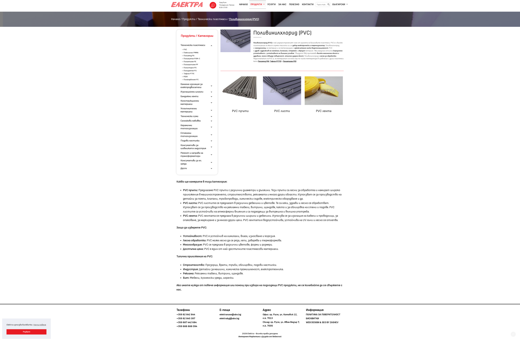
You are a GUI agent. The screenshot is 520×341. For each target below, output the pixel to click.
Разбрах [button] (26, 332)
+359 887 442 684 (186, 322)
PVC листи (282, 111)
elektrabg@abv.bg (229, 318)
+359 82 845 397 (185, 318)
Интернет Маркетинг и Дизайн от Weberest (260, 336)
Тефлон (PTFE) (275, 61)
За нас (282, 4)
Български (338, 4)
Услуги (271, 4)
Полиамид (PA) (263, 61)
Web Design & (313, 322)
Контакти (307, 4)
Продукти (256, 4)
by (328, 322)
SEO (324, 322)
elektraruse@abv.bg (230, 314)
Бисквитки (312, 318)
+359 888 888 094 (186, 326)
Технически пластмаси (212, 19)
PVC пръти (240, 111)
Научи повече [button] (39, 325)
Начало (243, 4)
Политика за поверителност (323, 314)
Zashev (334, 322)
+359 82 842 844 (185, 314)
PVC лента (324, 111)
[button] (513, 334)
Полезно (294, 4)
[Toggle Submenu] (211, 45)
